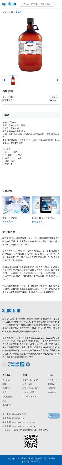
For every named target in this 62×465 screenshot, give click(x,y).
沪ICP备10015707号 (31, 462)
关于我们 (6, 375)
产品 (11, 12)
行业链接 (52, 392)
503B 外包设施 (29, 392)
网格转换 (52, 384)
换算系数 (52, 388)
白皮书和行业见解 (30, 380)
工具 (50, 375)
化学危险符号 (54, 380)
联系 (4, 401)
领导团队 (6, 388)
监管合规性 (27, 384)
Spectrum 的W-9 (29, 397)
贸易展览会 (7, 405)
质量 (4, 392)
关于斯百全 (7, 380)
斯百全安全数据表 (30, 388)
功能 (4, 384)
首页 (4, 12)
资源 (25, 375)
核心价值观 (7, 397)
